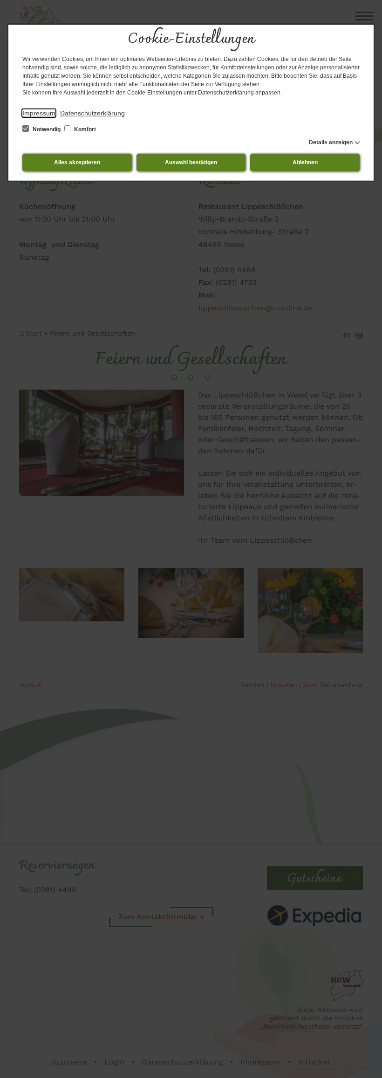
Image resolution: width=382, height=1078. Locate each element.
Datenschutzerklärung (92, 113)
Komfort (84, 129)
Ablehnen (305, 162)
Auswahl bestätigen (191, 162)
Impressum (38, 113)
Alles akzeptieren (77, 162)
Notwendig (46, 129)
